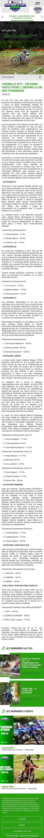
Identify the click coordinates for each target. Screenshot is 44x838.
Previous (2, 16)
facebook (39, 77)
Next (41, 16)
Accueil (4, 34)
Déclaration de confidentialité (29, 835)
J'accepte (22, 819)
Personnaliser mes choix (22, 831)
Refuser (22, 825)
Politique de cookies (12, 835)
